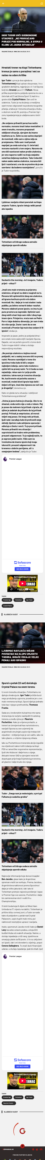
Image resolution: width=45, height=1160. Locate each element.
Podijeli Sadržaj (21, 1156)
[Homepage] (41, 3)
